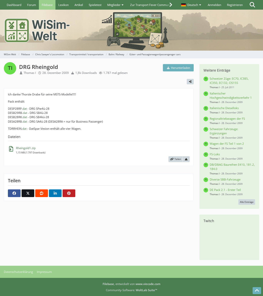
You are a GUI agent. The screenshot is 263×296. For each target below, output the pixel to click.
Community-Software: (131, 290)
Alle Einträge (247, 202)
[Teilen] (190, 81)
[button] (191, 5)
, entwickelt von (131, 284)
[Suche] (252, 5)
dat (25, 108)
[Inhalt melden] (186, 159)
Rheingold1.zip (26, 148)
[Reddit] (41, 193)
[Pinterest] (69, 193)
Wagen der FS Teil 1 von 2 (227, 143)
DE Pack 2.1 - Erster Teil (225, 190)
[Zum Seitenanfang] (257, 290)
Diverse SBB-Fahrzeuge (225, 179)
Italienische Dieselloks (224, 108)
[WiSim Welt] (131, 30)
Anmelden (214, 5)
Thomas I (30, 73)
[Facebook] (14, 193)
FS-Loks (215, 154)
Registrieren (235, 5)
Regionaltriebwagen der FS (227, 118)
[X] (28, 193)
